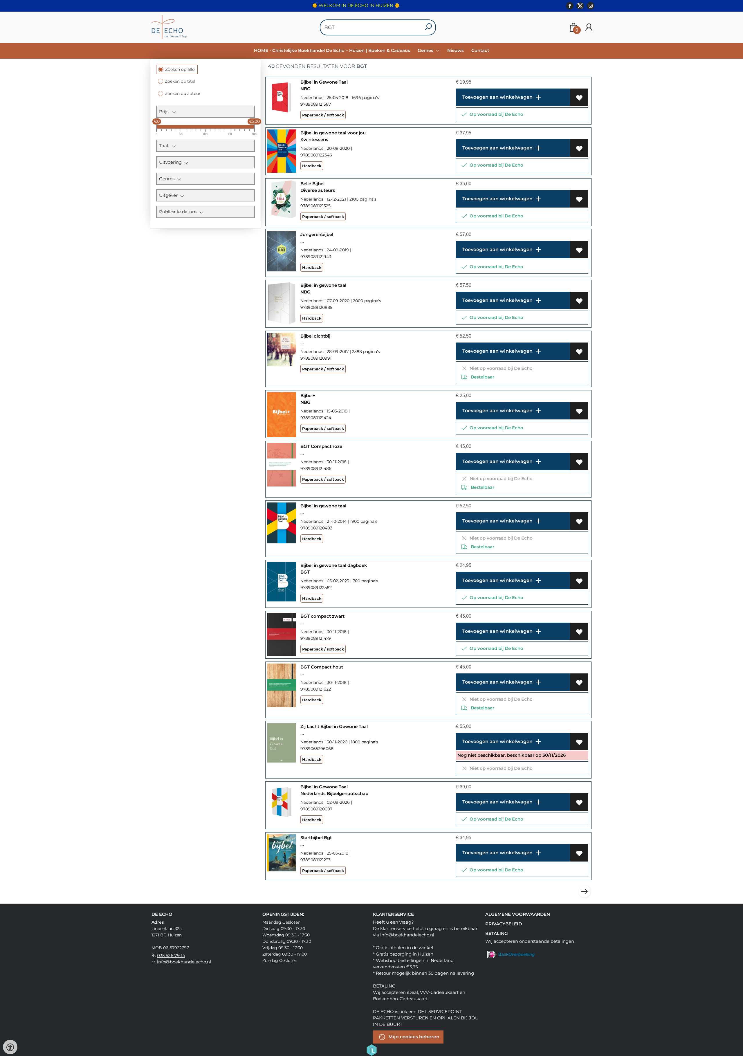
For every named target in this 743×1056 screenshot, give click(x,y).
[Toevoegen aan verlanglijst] (579, 97)
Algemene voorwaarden (517, 914)
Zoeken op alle (179, 69)
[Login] (588, 27)
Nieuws (455, 50)
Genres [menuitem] (426, 50)
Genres (168, 178)
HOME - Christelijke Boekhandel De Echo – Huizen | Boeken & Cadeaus (332, 50)
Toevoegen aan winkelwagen (497, 97)
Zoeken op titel (180, 81)
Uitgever (169, 195)
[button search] (428, 27)
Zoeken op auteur (183, 93)
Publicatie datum (179, 212)
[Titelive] (371, 1049)
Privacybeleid (503, 924)
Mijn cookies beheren (413, 1036)
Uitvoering (171, 162)
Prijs (165, 111)
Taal (165, 145)
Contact (480, 50)
